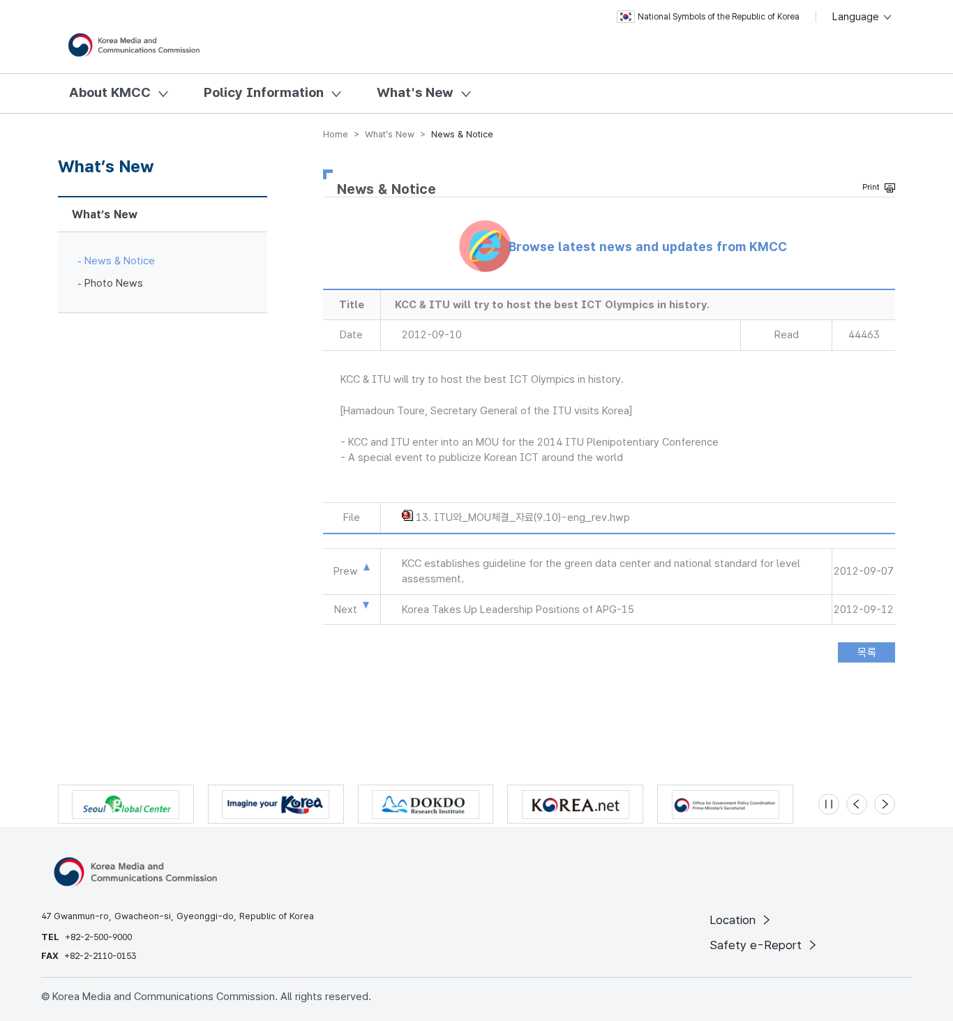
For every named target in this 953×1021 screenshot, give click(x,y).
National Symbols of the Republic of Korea (719, 17)
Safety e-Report (757, 945)
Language (857, 16)
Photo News (113, 283)
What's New (415, 92)
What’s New (104, 214)
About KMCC (110, 92)
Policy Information (264, 92)
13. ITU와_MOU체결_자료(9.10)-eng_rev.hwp (523, 517)
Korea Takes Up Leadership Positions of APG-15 (518, 609)
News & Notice (119, 261)
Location (734, 920)
